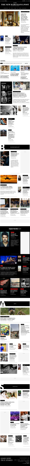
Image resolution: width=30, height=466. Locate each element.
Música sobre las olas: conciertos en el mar (13, 291)
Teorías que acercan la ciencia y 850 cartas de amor (8, 49)
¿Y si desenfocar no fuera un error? (13, 346)
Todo (1, 63)
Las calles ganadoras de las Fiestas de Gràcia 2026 (14, 424)
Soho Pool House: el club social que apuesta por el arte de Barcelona (24, 16)
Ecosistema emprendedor (16, 91)
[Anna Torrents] (4, 100)
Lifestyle (15, 386)
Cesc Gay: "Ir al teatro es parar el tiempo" (14, 234)
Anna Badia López (25, 182)
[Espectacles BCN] (15, 229)
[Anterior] (23, 63)
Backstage (12, 232)
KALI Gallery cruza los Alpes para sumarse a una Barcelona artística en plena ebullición (26, 110)
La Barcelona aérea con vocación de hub (6, 187)
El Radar (22, 422)
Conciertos (24, 266)
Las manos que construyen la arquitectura (24, 77)
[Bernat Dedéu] (4, 87)
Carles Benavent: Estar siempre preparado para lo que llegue (20, 48)
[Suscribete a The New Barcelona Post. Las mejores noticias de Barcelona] (8, 369)
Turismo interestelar (3, 339)
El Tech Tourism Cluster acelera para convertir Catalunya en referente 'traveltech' (26, 179)
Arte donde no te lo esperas (25, 11)
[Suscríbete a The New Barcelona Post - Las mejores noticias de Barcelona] (8, 110)
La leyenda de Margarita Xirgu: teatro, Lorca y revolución (24, 291)
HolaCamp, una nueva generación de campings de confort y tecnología (15, 212)
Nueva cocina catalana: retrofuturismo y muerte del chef (7, 403)
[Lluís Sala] (4, 94)
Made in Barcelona (13, 151)
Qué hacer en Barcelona (10, 119)
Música (12, 63)
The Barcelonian (3, 336)
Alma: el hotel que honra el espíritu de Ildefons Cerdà (26, 393)
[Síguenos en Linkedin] (25, 463)
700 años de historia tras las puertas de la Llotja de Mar (4, 76)
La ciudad (22, 324)
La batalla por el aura (9, 86)
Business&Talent (15, 147)
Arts (15, 303)
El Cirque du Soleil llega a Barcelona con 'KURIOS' (7, 268)
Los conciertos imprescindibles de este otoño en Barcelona (26, 269)
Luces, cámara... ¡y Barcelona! (5, 316)
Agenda (2, 61)
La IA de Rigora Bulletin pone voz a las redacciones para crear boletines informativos (4, 212)
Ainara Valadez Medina (16, 97)
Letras (14, 63)
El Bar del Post (15, 45)
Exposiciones (8, 63)
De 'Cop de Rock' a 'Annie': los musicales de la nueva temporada (8, 39)
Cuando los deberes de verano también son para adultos (14, 74)
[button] (26, 1)
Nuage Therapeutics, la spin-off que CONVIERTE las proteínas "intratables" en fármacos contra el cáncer (20, 94)
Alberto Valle (24, 348)
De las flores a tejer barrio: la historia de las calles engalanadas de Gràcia (26, 439)
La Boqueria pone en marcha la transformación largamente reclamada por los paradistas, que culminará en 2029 (11, 135)
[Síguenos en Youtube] (27, 463)
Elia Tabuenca (10, 125)
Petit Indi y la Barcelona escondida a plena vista (7, 319)
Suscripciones (27, 462)
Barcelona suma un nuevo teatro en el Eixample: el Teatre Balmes (26, 259)
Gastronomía (2, 400)
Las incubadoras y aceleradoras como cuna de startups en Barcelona (26, 191)
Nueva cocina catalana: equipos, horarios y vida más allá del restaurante (11, 440)
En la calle (17, 63)
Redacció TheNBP (10, 139)
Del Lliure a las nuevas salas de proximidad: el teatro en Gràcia (3, 291)
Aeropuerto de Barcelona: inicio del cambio (9, 93)
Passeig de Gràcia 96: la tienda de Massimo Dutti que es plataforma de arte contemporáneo (26, 369)
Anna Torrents (8, 101)
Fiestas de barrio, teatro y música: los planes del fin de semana (11, 122)
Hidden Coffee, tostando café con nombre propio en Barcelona (15, 154)
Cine (21, 63)
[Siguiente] (29, 63)
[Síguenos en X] (24, 463)
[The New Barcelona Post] (7, 459)
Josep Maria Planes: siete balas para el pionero (26, 346)
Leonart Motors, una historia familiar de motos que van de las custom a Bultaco (24, 212)
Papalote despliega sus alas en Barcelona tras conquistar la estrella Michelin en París (25, 425)
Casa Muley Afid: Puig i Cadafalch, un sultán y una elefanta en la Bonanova (13, 357)
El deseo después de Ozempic (9, 99)
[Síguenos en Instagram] (26, 463)
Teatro (4, 63)
